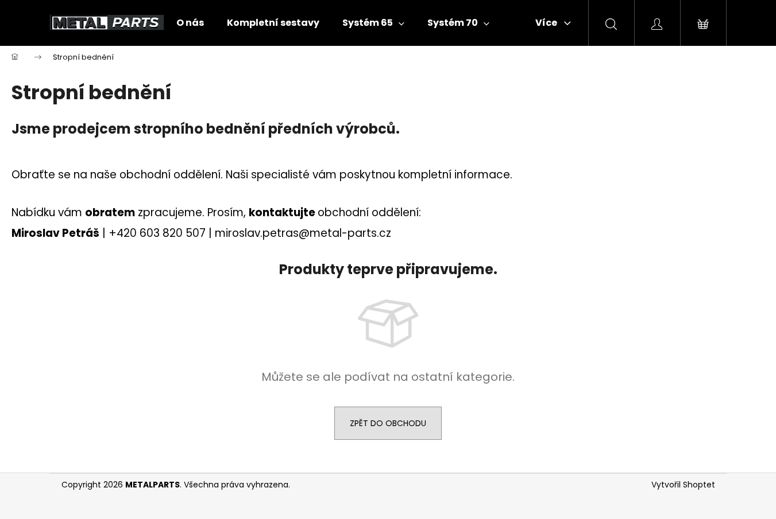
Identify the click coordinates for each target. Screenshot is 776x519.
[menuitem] (190, 23)
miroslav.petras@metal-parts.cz (303, 233)
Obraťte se (41, 174)
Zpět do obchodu (388, 423)
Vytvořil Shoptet (683, 484)
